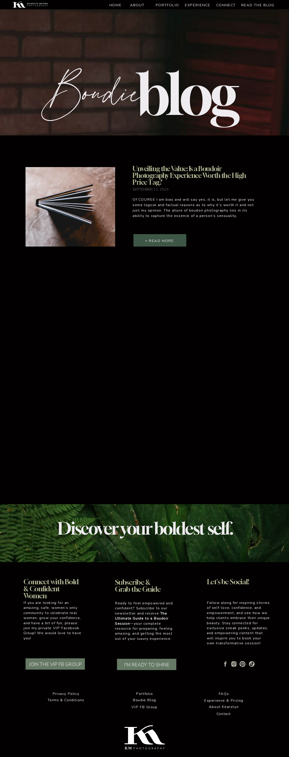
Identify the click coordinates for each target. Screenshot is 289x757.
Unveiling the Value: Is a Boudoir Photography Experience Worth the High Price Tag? (189, 175)
